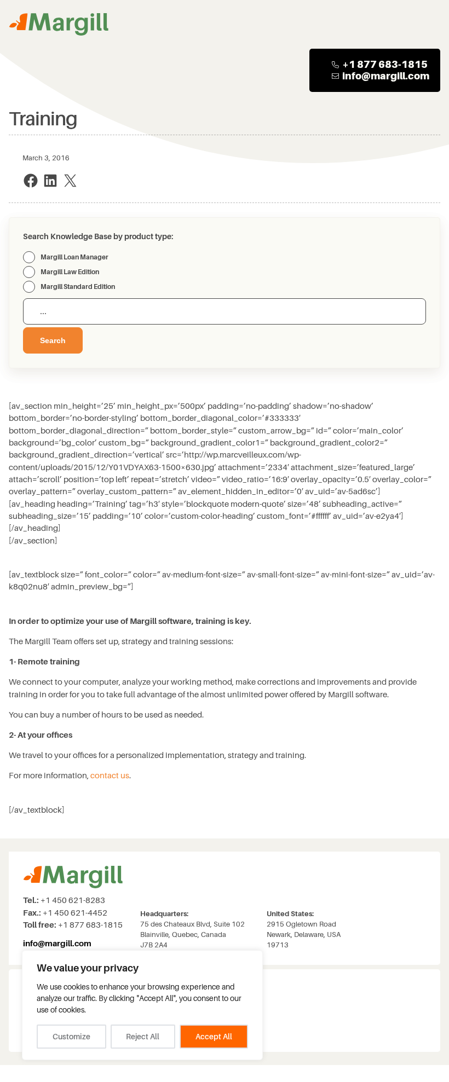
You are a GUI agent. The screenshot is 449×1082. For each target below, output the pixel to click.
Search (53, 340)
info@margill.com (385, 76)
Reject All (142, 1036)
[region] (142, 1005)
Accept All (213, 1036)
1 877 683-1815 (388, 64)
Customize (71, 1036)
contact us (109, 775)
